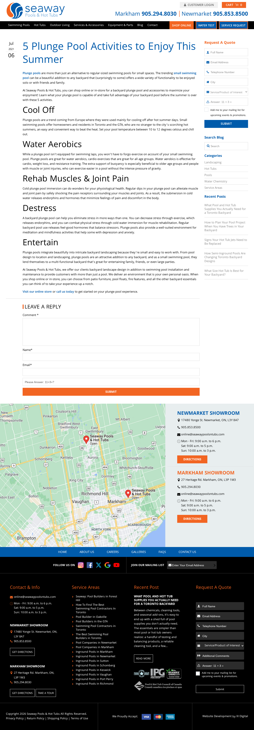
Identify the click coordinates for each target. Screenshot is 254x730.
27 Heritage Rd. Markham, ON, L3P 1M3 (208, 480)
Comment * (30, 315)
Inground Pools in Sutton (92, 661)
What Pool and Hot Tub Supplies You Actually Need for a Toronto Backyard (225, 209)
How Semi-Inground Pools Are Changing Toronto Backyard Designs (224, 257)
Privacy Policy (15, 719)
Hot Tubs (40, 25)
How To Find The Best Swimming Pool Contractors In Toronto (96, 609)
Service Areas (213, 188)
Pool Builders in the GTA (92, 622)
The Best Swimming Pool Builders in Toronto (92, 637)
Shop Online (181, 25)
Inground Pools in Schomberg (95, 666)
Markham (146, 14)
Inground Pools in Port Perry (94, 680)
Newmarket (215, 14)
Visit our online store (37, 292)
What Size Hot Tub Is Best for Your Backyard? (224, 273)
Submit (226, 124)
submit (111, 392)
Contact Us (187, 552)
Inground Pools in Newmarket (95, 657)
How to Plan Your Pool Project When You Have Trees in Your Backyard (224, 226)
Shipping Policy (57, 719)
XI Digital (242, 716)
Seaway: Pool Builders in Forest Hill (96, 599)
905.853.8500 (190, 427)
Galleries (138, 552)
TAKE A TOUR (46, 693)
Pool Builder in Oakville (91, 617)
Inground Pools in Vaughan (94, 675)
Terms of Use (79, 719)
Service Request (233, 25)
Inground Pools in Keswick (93, 671)
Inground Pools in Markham (94, 652)
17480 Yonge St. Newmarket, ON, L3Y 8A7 (209, 420)
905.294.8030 (190, 487)
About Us (87, 552)
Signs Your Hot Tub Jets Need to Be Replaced (225, 242)
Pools (208, 175)
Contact (152, 25)
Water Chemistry (215, 181)
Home (62, 552)
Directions (192, 459)
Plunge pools (31, 73)
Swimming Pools (19, 25)
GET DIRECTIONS (22, 652)
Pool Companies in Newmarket (96, 643)
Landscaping (212, 162)
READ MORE (143, 659)
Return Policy (35, 719)
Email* (27, 365)
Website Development (217, 716)
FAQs (162, 552)
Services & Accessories (89, 25)
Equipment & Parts (120, 25)
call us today (65, 292)
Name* (27, 350)
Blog (140, 25)
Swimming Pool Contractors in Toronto (96, 628)
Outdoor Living (60, 25)
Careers (113, 552)
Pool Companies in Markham (95, 648)
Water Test (206, 25)
